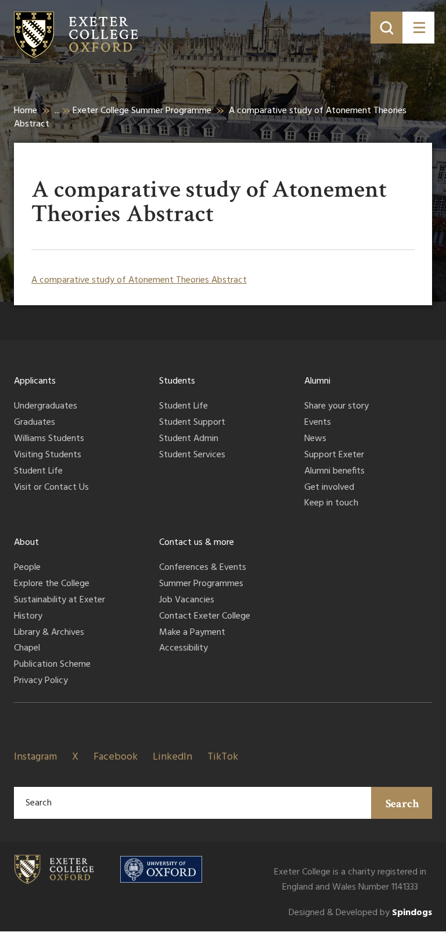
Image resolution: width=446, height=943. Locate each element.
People (27, 568)
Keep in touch (331, 504)
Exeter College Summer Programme (142, 110)
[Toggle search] (386, 28)
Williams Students (49, 439)
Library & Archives (49, 633)
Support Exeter (334, 456)
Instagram (35, 757)
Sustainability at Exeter (59, 601)
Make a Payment (192, 633)
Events (317, 423)
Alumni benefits (334, 472)
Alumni (317, 381)
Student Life (38, 472)
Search (402, 803)
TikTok (222, 757)
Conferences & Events (202, 568)
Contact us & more (196, 542)
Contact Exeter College (204, 617)
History (28, 617)
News (315, 439)
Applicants (35, 381)
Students (177, 381)
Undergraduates (45, 407)
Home (25, 110)
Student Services (192, 456)
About (26, 542)
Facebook (115, 757)
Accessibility (183, 649)
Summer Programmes (201, 584)
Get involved (329, 488)
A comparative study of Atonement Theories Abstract (139, 280)
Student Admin (188, 439)
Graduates (34, 423)
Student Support (192, 423)
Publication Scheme (52, 665)
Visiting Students (47, 456)
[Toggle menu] (418, 28)
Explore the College (51, 584)
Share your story (336, 407)
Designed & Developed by (360, 913)
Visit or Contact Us (51, 488)
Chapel (27, 649)
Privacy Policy (41, 681)
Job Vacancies (186, 601)
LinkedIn (172, 757)
